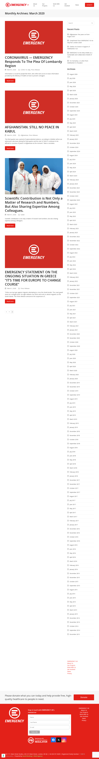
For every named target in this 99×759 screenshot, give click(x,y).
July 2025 (72, 119)
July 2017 (72, 500)
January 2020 (74, 379)
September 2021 (75, 297)
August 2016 (73, 545)
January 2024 (74, 184)
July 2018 (72, 452)
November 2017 (75, 484)
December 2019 (75, 383)
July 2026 (72, 78)
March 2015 (73, 610)
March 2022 (73, 273)
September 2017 (75, 492)
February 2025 (74, 135)
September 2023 (75, 200)
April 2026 (73, 90)
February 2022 (74, 277)
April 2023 (73, 220)
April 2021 (73, 318)
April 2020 (73, 366)
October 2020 (74, 342)
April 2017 (73, 512)
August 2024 (73, 155)
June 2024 (73, 163)
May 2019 (73, 411)
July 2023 (72, 208)
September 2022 (75, 249)
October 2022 (74, 245)
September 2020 (75, 346)
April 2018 (73, 464)
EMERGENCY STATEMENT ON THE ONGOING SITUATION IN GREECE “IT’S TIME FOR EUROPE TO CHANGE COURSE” (33, 278)
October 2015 (74, 581)
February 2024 (74, 180)
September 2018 (75, 443)
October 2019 (74, 391)
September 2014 (75, 630)
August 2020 (73, 350)
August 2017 (73, 496)
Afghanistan (24, 135)
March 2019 (73, 419)
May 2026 (73, 86)
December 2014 (75, 618)
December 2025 (75, 103)
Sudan (23, 215)
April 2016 (73, 557)
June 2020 (73, 358)
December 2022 (75, 237)
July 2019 (72, 403)
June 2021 (73, 310)
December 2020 (75, 334)
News (69, 671)
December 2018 (75, 431)
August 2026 (73, 74)
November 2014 (75, 622)
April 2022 (73, 269)
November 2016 (75, 533)
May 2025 (73, 123)
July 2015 (72, 594)
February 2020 (74, 374)
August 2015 (73, 590)
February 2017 (74, 521)
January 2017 (74, 525)
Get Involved (71, 669)
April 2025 (73, 127)
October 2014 (74, 626)
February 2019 (74, 423)
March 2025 (73, 131)
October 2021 (74, 293)
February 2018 (74, 472)
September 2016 (75, 541)
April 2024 (73, 172)
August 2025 (73, 115)
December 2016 (75, 529)
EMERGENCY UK (72, 661)
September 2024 (75, 151)
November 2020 (75, 338)
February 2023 (74, 228)
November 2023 (75, 192)
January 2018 (74, 476)
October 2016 (74, 537)
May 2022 (73, 265)
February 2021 (74, 326)
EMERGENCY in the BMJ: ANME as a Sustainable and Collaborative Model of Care (79, 55)
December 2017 (75, 480)
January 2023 (74, 232)
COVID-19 (24, 70)
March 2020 (73, 370)
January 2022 (74, 281)
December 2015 (75, 573)
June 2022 (73, 261)
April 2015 (73, 606)
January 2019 (74, 427)
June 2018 (73, 456)
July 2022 (72, 257)
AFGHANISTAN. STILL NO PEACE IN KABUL (32, 129)
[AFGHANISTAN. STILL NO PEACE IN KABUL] (34, 107)
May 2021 (73, 314)
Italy (29, 70)
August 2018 (73, 448)
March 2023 (73, 224)
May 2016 (73, 553)
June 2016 (73, 549)
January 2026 (74, 99)
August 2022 (73, 253)
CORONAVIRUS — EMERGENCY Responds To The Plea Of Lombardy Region (33, 61)
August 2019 (73, 399)
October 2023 (74, 196)
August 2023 (73, 204)
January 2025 (74, 139)
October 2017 (74, 488)
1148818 (82, 754)
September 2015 (75, 586)
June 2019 (73, 407)
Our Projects (71, 665)
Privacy (69, 673)
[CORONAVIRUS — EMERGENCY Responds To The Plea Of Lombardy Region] (34, 37)
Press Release (35, 70)
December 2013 (75, 634)
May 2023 (73, 216)
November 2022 (75, 241)
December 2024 (75, 143)
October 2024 (74, 147)
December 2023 (75, 188)
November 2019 (75, 387)
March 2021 (73, 322)
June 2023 (73, 212)
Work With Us (71, 667)
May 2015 (73, 602)
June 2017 (73, 504)
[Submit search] (92, 23)
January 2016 (74, 569)
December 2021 (75, 285)
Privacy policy (9, 756)
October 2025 (74, 107)
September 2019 (75, 395)
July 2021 (72, 305)
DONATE (89, 5)
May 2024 (73, 168)
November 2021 (75, 289)
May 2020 (73, 362)
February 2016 (74, 565)
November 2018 (75, 435)
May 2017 (73, 508)
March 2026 (73, 94)
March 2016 (73, 561)
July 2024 (72, 159)
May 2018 (73, 460)
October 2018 (74, 439)
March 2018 (73, 468)
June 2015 (73, 598)
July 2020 (72, 354)
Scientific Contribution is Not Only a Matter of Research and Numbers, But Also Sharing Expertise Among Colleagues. (34, 204)
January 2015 (74, 614)
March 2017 (73, 517)
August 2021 (73, 301)
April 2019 (73, 415)
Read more (10, 81)
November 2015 (75, 577)
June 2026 (73, 82)
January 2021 (74, 330)
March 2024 (73, 176)
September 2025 (75, 111)
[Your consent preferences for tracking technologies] (3, 755)
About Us (70, 663)
